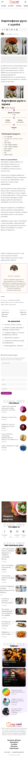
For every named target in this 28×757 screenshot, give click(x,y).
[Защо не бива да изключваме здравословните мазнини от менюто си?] (23, 437)
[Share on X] (7, 29)
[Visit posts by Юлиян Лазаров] (2, 34)
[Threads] (23, 533)
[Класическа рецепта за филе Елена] (21, 578)
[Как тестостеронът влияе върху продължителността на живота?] (21, 588)
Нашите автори (14, 740)
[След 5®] (14, 2)
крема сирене (5, 302)
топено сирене (18, 302)
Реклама (14, 746)
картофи (11, 300)
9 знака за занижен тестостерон (7, 601)
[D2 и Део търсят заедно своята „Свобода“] (6, 712)
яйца (14, 304)
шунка (10, 304)
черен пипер (4, 304)
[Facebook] (4, 533)
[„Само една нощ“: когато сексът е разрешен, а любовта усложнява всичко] (21, 551)
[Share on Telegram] (14, 29)
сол (13, 302)
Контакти (14, 742)
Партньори (14, 748)
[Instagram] (17, 533)
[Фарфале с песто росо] (23, 418)
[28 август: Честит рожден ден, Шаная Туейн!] (23, 427)
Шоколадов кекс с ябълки (13, 346)
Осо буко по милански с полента (6, 624)
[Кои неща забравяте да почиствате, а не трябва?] (21, 611)
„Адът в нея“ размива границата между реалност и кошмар (9, 408)
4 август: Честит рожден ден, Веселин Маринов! (17, 700)
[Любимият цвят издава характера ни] (6, 692)
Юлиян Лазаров (8, 34)
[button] (3, 2)
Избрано (14, 646)
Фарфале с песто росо (9, 417)
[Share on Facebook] (5, 29)
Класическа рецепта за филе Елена (8, 578)
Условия (14, 744)
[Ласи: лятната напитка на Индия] (21, 567)
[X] (11, 533)
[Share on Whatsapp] (9, 29)
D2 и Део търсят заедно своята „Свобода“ (16, 710)
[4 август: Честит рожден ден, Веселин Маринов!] (6, 702)
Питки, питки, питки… (13, 324)
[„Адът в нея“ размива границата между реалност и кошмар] (23, 409)
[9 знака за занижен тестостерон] (21, 601)
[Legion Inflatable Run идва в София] (23, 448)
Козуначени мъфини (11, 338)
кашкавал (17, 300)
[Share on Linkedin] (12, 29)
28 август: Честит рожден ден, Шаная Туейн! (8, 426)
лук (10, 302)
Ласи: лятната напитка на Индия (7, 567)
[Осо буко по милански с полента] (21, 624)
